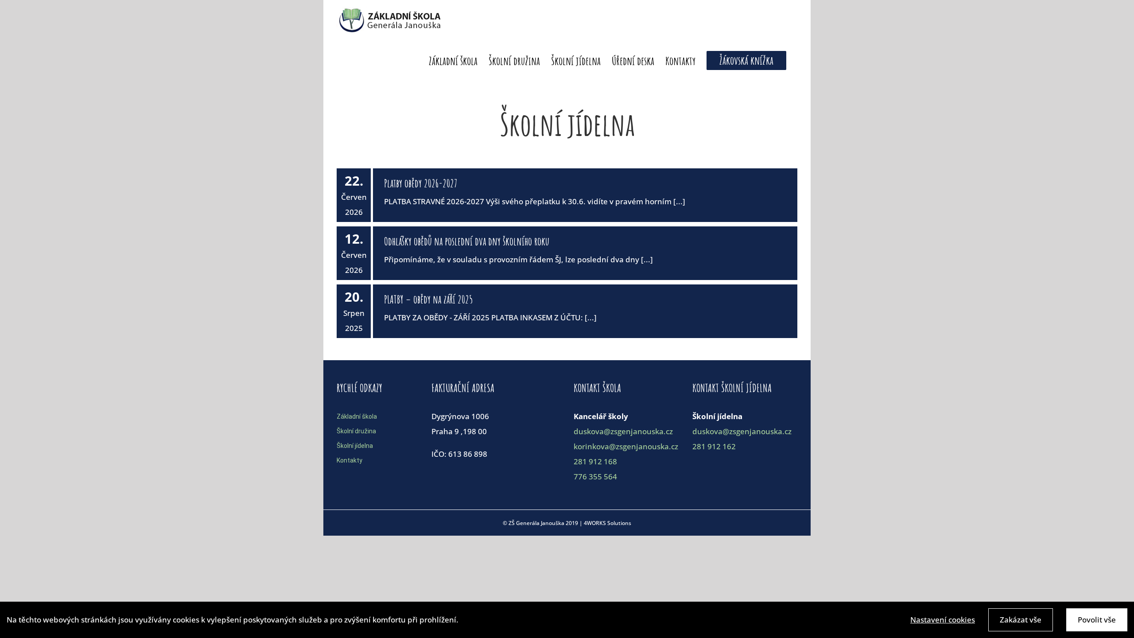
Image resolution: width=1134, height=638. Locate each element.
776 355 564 (595, 476)
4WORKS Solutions (607, 523)
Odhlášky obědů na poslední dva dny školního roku (466, 241)
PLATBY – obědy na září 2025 (428, 299)
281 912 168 (595, 461)
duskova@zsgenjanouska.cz (623, 431)
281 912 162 (714, 446)
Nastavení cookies (942, 620)
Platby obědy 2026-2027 (421, 183)
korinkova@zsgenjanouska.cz (626, 446)
